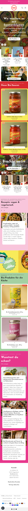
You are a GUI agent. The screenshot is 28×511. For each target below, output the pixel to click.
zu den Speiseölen (13, 168)
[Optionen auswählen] (10, 56)
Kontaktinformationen (7, 501)
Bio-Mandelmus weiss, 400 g (14, 344)
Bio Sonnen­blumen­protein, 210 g (14, 312)
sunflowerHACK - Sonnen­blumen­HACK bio (6, 61)
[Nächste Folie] (5, 44)
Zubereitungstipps (13, 78)
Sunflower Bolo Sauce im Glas (14, 116)
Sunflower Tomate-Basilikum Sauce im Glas (14, 149)
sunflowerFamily (8, 495)
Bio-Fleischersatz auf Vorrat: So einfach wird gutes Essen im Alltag (13, 442)
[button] (1, 7)
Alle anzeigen (4, 207)
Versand (18, 498)
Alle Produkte (13, 39)
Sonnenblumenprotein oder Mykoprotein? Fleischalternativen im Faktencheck (13, 379)
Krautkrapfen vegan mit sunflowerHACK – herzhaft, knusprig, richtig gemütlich (11, 225)
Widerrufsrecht (17, 495)
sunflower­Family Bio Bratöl (6, 188)
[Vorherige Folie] (2, 44)
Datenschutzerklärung (7, 498)
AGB (14, 498)
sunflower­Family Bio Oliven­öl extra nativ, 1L (17, 188)
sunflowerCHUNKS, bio (17, 60)
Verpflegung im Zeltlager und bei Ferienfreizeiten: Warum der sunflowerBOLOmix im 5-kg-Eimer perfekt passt (13, 414)
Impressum (24, 498)
